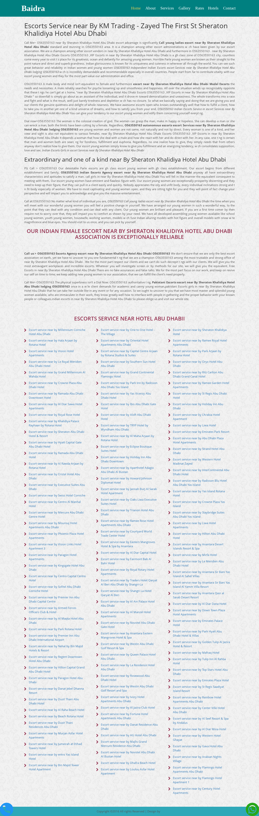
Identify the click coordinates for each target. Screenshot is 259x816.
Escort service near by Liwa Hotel (194, 425)
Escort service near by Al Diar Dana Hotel (199, 604)
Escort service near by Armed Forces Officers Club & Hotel (52, 610)
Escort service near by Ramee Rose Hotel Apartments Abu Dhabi (127, 523)
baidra (33, 8)
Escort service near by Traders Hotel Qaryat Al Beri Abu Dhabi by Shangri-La (129, 582)
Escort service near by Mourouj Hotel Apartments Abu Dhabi (53, 525)
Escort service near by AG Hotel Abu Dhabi (128, 735)
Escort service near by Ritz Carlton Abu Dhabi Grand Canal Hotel (198, 374)
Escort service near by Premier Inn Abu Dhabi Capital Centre (54, 599)
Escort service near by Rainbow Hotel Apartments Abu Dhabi (197, 699)
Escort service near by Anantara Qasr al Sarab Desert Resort (198, 595)
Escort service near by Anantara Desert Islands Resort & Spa (198, 546)
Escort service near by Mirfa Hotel (195, 555)
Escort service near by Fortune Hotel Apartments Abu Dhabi (124, 716)
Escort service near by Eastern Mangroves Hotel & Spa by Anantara (128, 544)
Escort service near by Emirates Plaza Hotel (201, 680)
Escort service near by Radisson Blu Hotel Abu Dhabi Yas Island (200, 483)
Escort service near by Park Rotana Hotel (55, 629)
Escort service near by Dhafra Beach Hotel (128, 763)
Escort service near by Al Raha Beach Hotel (56, 710)
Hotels (213, 8)
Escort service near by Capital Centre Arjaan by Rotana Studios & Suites (129, 353)
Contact (229, 8)
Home (136, 8)
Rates (199, 8)
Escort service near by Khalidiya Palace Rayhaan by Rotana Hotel (54, 423)
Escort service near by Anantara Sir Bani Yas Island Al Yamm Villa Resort (201, 585)
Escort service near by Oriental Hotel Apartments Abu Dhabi (124, 342)
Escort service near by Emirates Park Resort (201, 432)
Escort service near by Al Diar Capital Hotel (128, 553)
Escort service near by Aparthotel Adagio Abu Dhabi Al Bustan (127, 470)
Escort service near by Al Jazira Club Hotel (128, 708)
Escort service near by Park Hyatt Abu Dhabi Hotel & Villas (197, 633)
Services (167, 8)
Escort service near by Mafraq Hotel (196, 653)
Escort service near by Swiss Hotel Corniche (57, 495)
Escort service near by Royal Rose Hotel (54, 415)
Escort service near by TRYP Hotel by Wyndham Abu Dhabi (124, 427)
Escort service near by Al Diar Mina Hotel (199, 729)
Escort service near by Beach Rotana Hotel (56, 716)
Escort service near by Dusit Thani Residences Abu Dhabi (51, 725)
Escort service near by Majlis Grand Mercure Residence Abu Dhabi (124, 744)
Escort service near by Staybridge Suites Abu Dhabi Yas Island (198, 514)
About (150, 8)
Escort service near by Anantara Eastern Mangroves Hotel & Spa (126, 635)
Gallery (185, 8)
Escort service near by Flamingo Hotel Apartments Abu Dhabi (197, 769)
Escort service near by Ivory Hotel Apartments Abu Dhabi (122, 699)
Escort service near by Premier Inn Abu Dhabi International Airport (54, 638)
